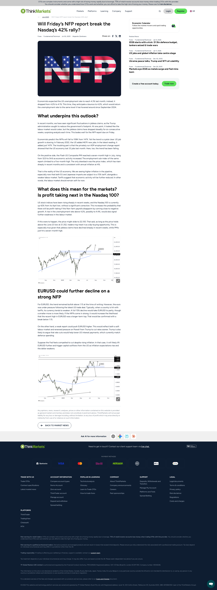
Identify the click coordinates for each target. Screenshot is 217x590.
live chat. (145, 446)
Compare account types (60, 481)
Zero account (55, 489)
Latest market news (28, 489)
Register (181, 11)
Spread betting (56, 505)
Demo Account (56, 485)
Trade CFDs (25, 481)
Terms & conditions (177, 485)
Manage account (57, 497)
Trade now (169, 83)
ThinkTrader (25, 515)
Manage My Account (148, 488)
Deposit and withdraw (58, 501)
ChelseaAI (25, 523)
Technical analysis (87, 481)
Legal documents (176, 481)
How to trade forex (87, 493)
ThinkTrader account (58, 493)
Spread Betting (146, 496)
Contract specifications (30, 485)
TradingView (25, 519)
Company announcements (120, 485)
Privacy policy (175, 489)
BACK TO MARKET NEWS (57, 425)
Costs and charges (177, 501)
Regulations (174, 497)
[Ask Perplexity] (126, 436)
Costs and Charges (102, 579)
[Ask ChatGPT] (113, 436)
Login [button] (168, 11)
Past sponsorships (117, 493)
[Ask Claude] (133, 436)
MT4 (22, 526)
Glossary (83, 485)
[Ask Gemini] (120, 436)
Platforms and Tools (147, 492)
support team (95, 553)
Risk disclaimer (175, 493)
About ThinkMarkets (118, 481)
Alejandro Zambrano (79, 36)
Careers (113, 489)
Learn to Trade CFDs (88, 489)
